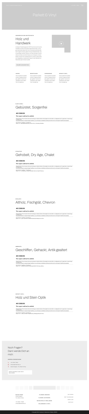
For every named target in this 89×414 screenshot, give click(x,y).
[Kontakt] (4, 5)
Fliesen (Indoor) (44, 394)
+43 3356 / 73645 (75, 5)
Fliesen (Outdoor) (44, 397)
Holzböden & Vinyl (44, 403)
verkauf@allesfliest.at (15, 364)
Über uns (70, 399)
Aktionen (70, 394)
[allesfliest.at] (44, 5)
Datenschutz (47, 412)
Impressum (41, 412)
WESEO (55, 412)
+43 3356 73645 (14, 362)
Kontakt (70, 402)
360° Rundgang (68, 397)
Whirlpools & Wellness (44, 400)
